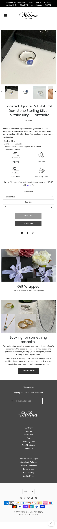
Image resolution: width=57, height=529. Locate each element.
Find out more (28, 370)
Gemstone (28, 191)
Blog (28, 438)
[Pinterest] (33, 233)
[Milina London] (28, 15)
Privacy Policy (28, 472)
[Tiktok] (32, 498)
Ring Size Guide (28, 445)
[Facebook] (28, 233)
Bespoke (28, 431)
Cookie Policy (28, 476)
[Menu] (5, 15)
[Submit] (45, 401)
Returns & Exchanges (28, 459)
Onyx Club (28, 435)
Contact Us (28, 448)
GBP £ (26, 491)
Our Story (29, 428)
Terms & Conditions (28, 465)
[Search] (47, 31)
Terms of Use (28, 469)
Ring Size (28, 202)
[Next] (53, 57)
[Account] (42, 31)
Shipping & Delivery (28, 462)
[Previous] (4, 57)
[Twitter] (22, 233)
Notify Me (28, 223)
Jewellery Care (28, 442)
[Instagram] (21, 498)
